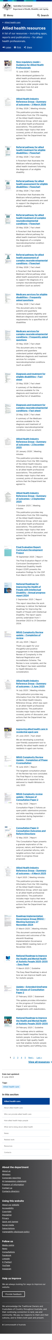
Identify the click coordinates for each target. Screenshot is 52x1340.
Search (45, 15)
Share (29, 47)
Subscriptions (8, 1228)
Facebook (6, 1255)
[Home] (26, 6)
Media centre (8, 1245)
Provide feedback (13, 1294)
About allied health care (13, 1108)
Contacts (7, 1152)
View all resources (39, 1061)
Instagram (6, 1269)
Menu (9, 15)
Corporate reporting (11, 1178)
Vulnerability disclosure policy (16, 1231)
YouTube (6, 1265)
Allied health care (12, 22)
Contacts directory (10, 1191)
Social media (8, 1225)
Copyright (6, 1211)
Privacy (5, 1218)
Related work (9, 1140)
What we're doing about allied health (18, 1127)
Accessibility (8, 1208)
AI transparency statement (14, 1181)
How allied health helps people (16, 1120)
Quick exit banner (10, 1221)
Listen (8, 47)
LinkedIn (6, 1258)
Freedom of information (13, 1184)
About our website (10, 1205)
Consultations (8, 1252)
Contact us (7, 1188)
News (6, 1133)
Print (19, 47)
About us (6, 1171)
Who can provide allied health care (17, 1114)
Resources (8, 1146)
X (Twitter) (7, 1262)
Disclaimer (7, 1215)
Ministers (6, 1174)
